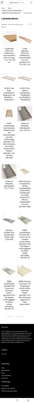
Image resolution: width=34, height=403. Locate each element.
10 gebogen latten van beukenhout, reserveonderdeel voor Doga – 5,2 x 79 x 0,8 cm (9, 55)
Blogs (3, 373)
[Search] (31, 2)
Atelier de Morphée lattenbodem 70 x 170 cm (9, 184)
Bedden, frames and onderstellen (11, 10)
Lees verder (9, 66)
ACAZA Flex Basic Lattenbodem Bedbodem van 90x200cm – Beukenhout (9, 94)
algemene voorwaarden (8, 388)
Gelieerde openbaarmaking (9, 391)
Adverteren (4, 378)
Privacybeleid (5, 386)
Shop (9, 8)
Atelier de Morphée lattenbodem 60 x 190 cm (25, 126)
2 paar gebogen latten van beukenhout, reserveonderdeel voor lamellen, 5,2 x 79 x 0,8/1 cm (25, 57)
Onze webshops (6, 375)
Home (3, 8)
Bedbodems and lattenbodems (11, 13)
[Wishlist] (17, 400)
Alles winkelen (5, 370)
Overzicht (4, 354)
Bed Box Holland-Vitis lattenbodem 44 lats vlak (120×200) (9, 234)
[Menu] (2, 2)
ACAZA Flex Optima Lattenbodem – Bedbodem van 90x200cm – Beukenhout (25, 94)
